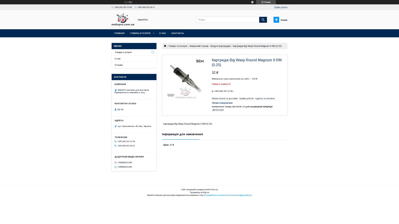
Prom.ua (214, 190)
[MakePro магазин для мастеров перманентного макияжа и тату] (123, 25)
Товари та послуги (177, 46)
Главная (119, 33)
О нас (162, 33)
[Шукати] (263, 20)
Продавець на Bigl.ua (199, 192)
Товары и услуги (140, 33)
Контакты (178, 33)
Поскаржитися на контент (216, 195)
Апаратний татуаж (199, 46)
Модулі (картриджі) (221, 46)
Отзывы (119, 65)
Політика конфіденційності (240, 195)
